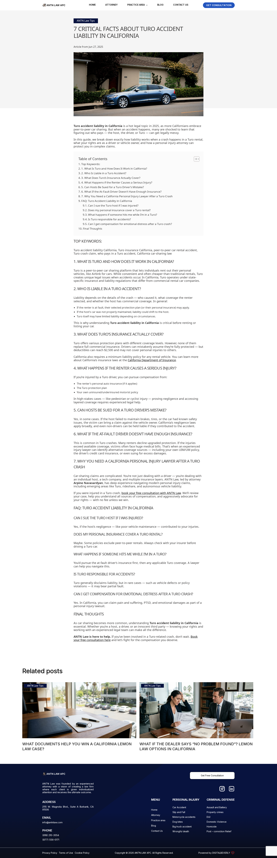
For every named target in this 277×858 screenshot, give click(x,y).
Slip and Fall (178, 812)
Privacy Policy (49, 852)
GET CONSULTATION (218, 5)
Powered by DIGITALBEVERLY (214, 852)
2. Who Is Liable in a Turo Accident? (103, 173)
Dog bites (177, 821)
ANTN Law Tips (86, 20)
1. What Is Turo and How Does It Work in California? (114, 168)
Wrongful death (180, 831)
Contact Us (180, 5)
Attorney (111, 5)
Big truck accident (182, 826)
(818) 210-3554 (50, 835)
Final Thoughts (92, 228)
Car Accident (179, 807)
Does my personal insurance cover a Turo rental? (119, 210)
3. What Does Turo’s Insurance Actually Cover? (110, 178)
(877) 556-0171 (50, 839)
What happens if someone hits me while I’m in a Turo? (122, 214)
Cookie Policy (82, 852)
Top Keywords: (90, 164)
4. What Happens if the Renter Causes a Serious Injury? (116, 182)
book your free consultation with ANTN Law (151, 493)
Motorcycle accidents (183, 817)
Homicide (212, 826)
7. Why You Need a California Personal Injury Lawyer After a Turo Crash (127, 196)
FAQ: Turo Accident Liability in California (106, 201)
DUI (208, 817)
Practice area (136, 5)
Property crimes (215, 812)
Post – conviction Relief (219, 831)
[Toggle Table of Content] (195, 159)
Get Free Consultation (212, 775)
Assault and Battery (217, 807)
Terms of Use (66, 852)
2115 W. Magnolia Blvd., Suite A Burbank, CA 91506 (68, 808)
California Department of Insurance (152, 360)
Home (92, 5)
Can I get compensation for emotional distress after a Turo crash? (130, 224)
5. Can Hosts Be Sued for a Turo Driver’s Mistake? (112, 187)
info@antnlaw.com (52, 822)
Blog (160, 5)
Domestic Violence (217, 821)
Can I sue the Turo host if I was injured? (113, 205)
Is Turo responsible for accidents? (109, 219)
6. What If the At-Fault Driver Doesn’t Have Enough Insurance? (121, 191)
